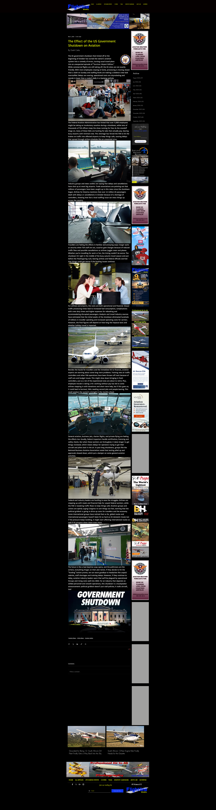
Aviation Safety (89, 638)
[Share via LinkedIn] (77, 644)
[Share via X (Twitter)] (73, 644)
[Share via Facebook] (69, 644)
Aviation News (72, 638)
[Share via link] (81, 644)
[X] (76, 784)
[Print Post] (85, 644)
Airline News (80, 638)
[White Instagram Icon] (83, 784)
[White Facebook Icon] (72, 784)
